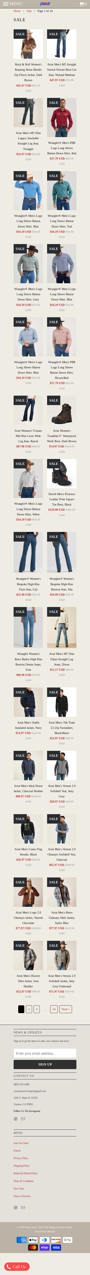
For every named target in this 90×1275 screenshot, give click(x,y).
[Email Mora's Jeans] (23, 1119)
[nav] (12, 4)
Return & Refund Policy (26, 1173)
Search (17, 1150)
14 (54, 1009)
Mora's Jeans (31, 1227)
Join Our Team (21, 1143)
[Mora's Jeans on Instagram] (16, 1119)
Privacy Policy (21, 1158)
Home (17, 11)
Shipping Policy (22, 1165)
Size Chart (19, 1188)
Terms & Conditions (24, 1181)
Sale (29, 11)
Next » (66, 1009)
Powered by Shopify (45, 1231)
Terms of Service (22, 1196)
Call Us (19, 1266)
